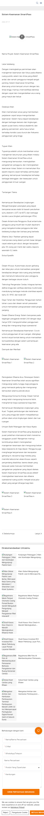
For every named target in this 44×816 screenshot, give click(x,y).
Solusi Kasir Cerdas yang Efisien (28, 681)
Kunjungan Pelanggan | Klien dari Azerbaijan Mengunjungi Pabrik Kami (29, 556)
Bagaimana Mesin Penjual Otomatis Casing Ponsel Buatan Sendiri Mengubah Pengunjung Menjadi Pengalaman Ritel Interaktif (29, 597)
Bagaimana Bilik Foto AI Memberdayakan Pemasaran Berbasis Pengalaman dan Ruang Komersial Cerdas (29, 657)
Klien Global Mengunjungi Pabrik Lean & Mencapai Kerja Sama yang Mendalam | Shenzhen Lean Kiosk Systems (30, 572)
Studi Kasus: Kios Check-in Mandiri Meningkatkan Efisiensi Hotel (29, 623)
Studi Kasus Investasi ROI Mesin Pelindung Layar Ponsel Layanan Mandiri (30, 640)
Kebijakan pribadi (17, 807)
